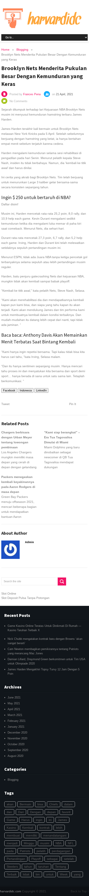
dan (9, 812)
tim (38, 874)
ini (50, 820)
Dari (21, 812)
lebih (59, 827)
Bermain (25, 804)
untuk (50, 874)
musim (44, 843)
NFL (71, 843)
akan (10, 804)
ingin (39, 820)
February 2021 (16, 720)
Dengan (35, 812)
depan (51, 812)
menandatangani (54, 835)
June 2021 (14, 697)
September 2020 (18, 750)
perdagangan (61, 851)
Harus (25, 820)
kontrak (45, 827)
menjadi (12, 843)
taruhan (43, 866)
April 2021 (14, 709)
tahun (28, 866)
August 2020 (15, 756)
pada (10, 851)
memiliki (31, 835)
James (62, 820)
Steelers (12, 866)
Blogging (13, 779)
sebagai (52, 859)
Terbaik (12, 874)
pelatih (41, 851)
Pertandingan (16, 859)
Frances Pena (32, 94)
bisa (40, 804)
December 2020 (17, 732)
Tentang (60, 866)
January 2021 (16, 726)
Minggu (29, 843)
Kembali (27, 827)
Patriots (25, 851)
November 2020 (17, 738)
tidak (26, 874)
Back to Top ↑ (80, 891)
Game (11, 820)
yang (77, 874)
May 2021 (14, 703)
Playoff (36, 859)
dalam (68, 804)
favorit (66, 812)
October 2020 (16, 744)
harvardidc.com (10, 891)
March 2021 (15, 715)
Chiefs (53, 804)
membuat (13, 835)
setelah (69, 859)
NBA (59, 843)
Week (64, 874)
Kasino (11, 827)
